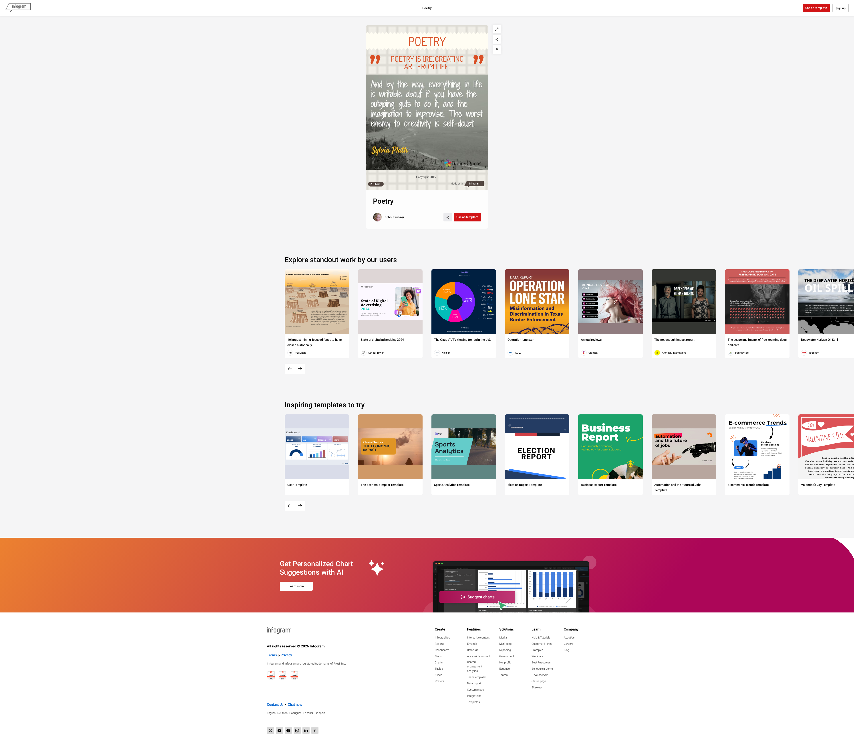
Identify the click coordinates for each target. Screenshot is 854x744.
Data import (474, 683)
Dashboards (442, 650)
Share (377, 184)
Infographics (442, 637)
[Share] (497, 39)
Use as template (816, 8)
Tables (439, 668)
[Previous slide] (290, 369)
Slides (438, 675)
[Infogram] (18, 8)
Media (503, 637)
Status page (539, 681)
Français (320, 713)
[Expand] (497, 29)
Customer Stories (542, 643)
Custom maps (475, 689)
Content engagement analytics (474, 666)
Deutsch (282, 713)
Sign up (841, 8)
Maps (438, 656)
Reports (439, 643)
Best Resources (541, 662)
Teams (503, 675)
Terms (272, 655)
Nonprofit (504, 662)
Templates (473, 702)
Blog (566, 650)
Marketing (505, 643)
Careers (568, 643)
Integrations (474, 695)
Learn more (296, 586)
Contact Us (275, 704)
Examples (537, 650)
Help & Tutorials (541, 637)
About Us (569, 637)
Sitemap (537, 687)
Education (505, 668)
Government (506, 656)
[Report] (497, 49)
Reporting (505, 650)
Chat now (295, 704)
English (271, 713)
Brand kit (472, 650)
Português (295, 713)
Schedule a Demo (542, 668)
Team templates (477, 677)
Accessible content (478, 656)
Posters (439, 681)
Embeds (472, 643)
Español (308, 713)
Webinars (537, 656)
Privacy (286, 655)
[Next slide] (300, 369)
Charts (439, 662)
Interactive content (478, 637)
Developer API (540, 675)
